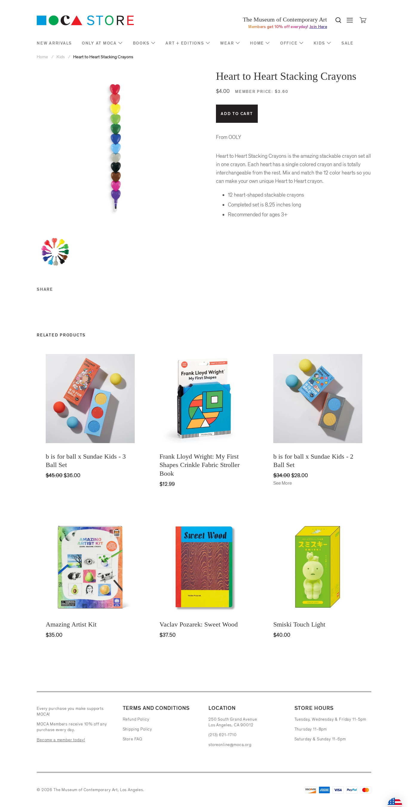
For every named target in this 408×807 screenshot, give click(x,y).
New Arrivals (54, 43)
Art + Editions (184, 43)
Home (257, 43)
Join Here (318, 26)
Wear (227, 43)
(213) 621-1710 (222, 734)
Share (45, 289)
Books (141, 43)
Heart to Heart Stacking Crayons (103, 57)
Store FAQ (132, 739)
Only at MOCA (99, 43)
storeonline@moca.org (229, 744)
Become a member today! (61, 739)
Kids (319, 43)
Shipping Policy (137, 729)
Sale (347, 43)
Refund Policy (136, 719)
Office (289, 43)
